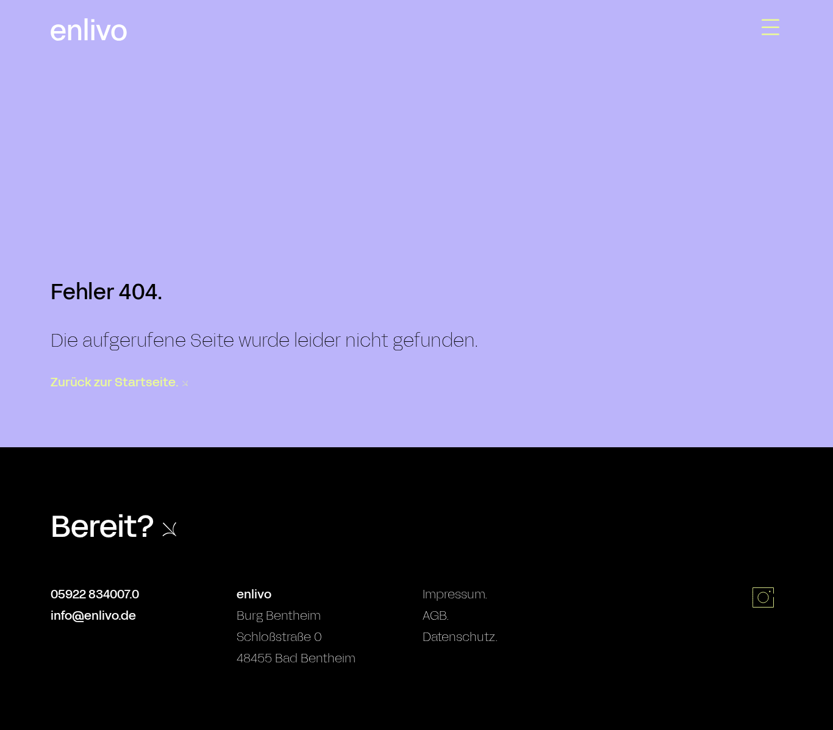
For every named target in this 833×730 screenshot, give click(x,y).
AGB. (436, 615)
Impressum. (455, 594)
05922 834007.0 (95, 594)
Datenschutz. (460, 636)
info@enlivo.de (93, 615)
